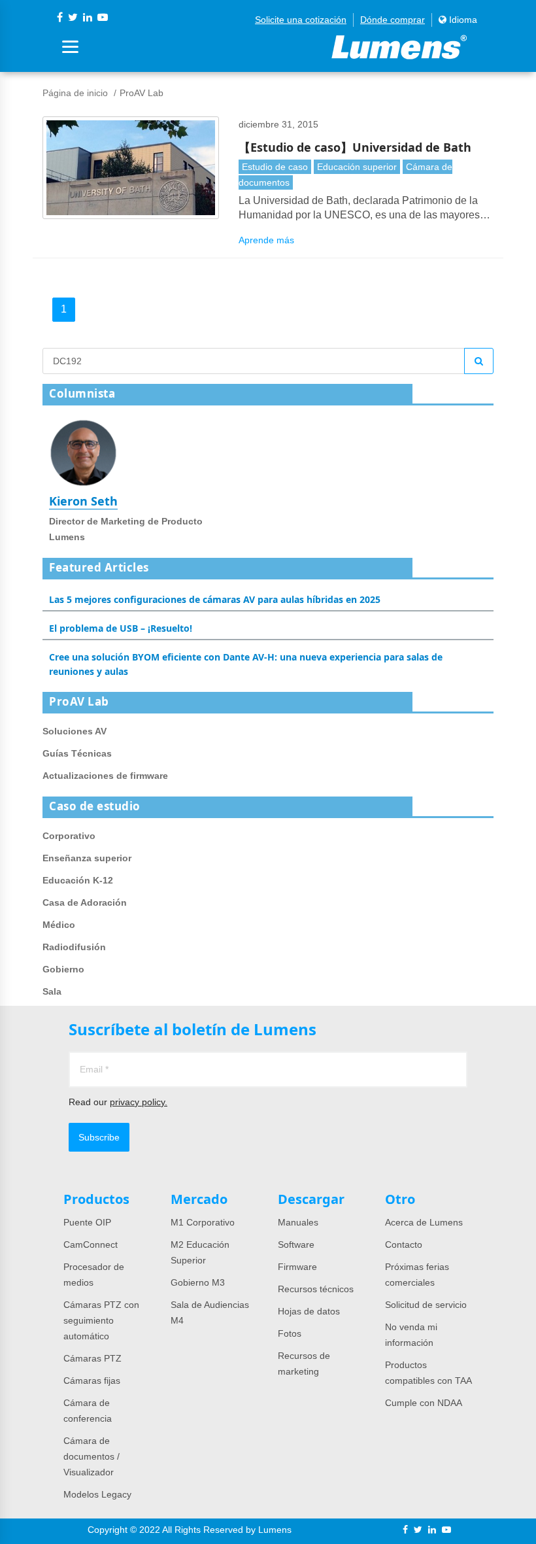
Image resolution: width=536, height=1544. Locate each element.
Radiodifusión (74, 947)
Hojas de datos (309, 1311)
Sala (51, 991)
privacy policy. (138, 1102)
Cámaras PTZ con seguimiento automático (101, 1320)
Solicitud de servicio (426, 1304)
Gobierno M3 (198, 1282)
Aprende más (266, 240)
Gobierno (63, 969)
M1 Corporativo (203, 1222)
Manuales (298, 1222)
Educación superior (357, 167)
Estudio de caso (275, 167)
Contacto (403, 1244)
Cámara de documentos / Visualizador (91, 1456)
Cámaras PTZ (92, 1358)
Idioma (461, 19)
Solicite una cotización (300, 19)
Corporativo (68, 836)
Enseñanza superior (86, 858)
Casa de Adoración (84, 902)
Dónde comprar (392, 19)
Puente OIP (87, 1222)
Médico (58, 924)
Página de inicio (75, 93)
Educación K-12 (77, 880)
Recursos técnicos (316, 1289)
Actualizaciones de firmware (105, 775)
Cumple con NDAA (423, 1403)
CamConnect (90, 1244)
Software (296, 1244)
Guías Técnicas (77, 753)
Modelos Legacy (97, 1494)
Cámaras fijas (91, 1380)
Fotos (289, 1333)
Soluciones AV (74, 731)
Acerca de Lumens (424, 1222)
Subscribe (99, 1137)
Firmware (297, 1266)
